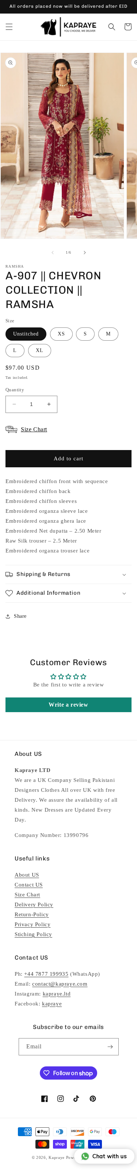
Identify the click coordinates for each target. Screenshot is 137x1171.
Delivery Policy (34, 904)
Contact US (29, 885)
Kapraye (57, 1157)
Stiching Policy (33, 934)
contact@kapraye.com (59, 984)
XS (61, 334)
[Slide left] (53, 252)
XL (39, 350)
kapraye (52, 1004)
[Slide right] (85, 252)
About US (27, 875)
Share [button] (20, 616)
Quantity (14, 389)
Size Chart (27, 895)
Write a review (68, 704)
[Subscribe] (110, 1046)
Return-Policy (32, 914)
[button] (9, 27)
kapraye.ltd (57, 994)
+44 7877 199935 (46, 974)
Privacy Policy (32, 924)
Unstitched (26, 334)
